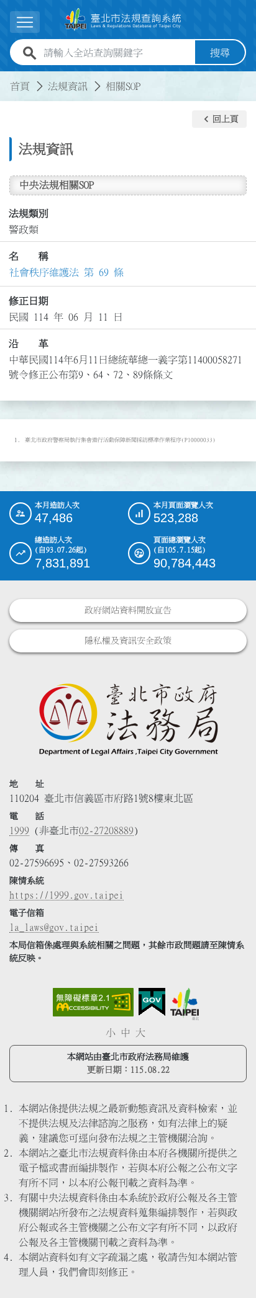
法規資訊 (68, 86)
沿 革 (28, 344)
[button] (219, 119)
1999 (19, 830)
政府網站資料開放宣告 (128, 610)
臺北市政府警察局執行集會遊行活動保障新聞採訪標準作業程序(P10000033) (120, 440)
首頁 (20, 86)
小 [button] (111, 1033)
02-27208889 (106, 830)
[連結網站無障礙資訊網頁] (93, 1002)
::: (7, 79)
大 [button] (140, 1033)
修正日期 (28, 301)
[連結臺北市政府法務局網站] (128, 718)
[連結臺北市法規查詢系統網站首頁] (123, 19)
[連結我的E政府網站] (152, 1002)
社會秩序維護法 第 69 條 (66, 272)
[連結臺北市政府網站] (184, 1004)
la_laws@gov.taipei (54, 927)
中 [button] (125, 1033)
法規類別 (28, 213)
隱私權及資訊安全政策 (128, 640)
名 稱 (28, 256)
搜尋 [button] (220, 53)
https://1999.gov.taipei (66, 895)
